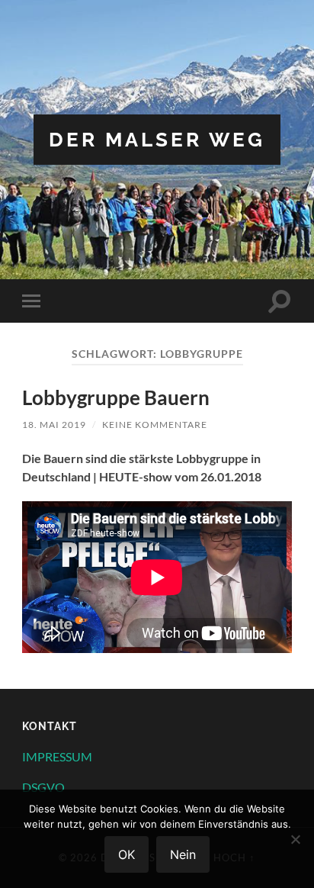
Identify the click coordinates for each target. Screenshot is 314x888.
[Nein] (295, 839)
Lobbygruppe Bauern (116, 397)
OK (126, 854)
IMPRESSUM (57, 756)
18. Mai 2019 (54, 424)
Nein (183, 854)
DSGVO (43, 787)
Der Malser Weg (157, 139)
